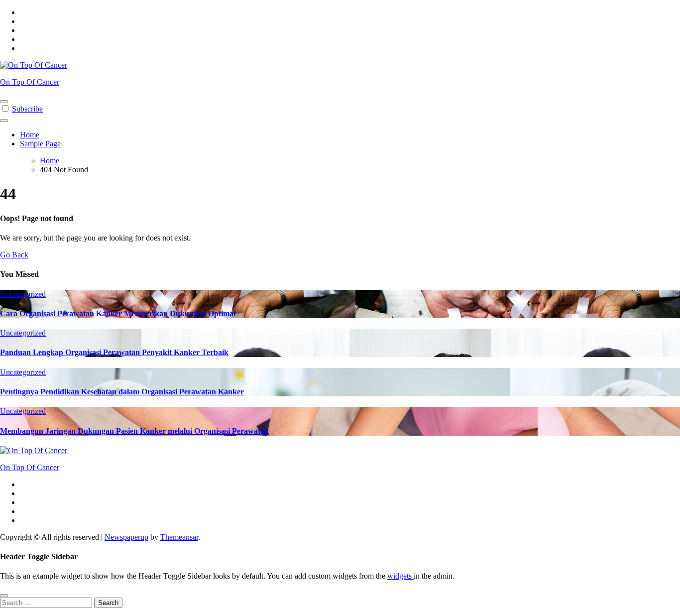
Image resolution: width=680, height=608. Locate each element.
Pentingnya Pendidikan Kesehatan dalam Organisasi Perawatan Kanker (122, 391)
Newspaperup (126, 537)
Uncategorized (23, 294)
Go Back (14, 254)
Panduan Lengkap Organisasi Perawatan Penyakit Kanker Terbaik (114, 352)
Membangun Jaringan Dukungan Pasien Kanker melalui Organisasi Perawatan (134, 431)
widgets (400, 576)
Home (29, 134)
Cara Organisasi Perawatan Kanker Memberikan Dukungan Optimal (117, 313)
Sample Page (40, 143)
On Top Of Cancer (29, 82)
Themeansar (179, 537)
